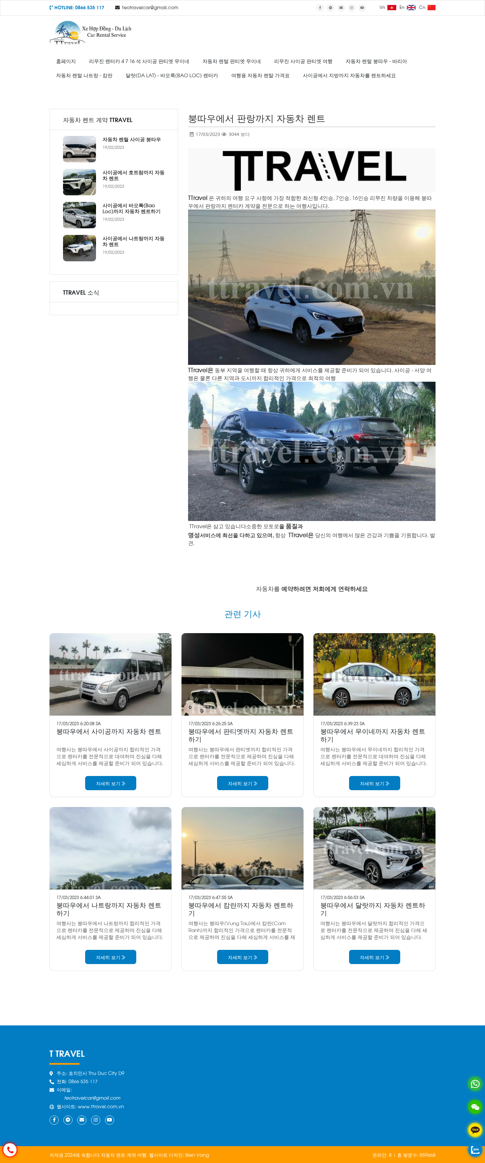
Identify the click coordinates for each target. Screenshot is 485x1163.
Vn (382, 7)
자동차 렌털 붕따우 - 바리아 (376, 60)
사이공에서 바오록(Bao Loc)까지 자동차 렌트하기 (132, 207)
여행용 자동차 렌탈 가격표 (260, 75)
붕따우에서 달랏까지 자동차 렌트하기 (372, 908)
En (403, 7)
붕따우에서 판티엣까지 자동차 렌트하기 (240, 734)
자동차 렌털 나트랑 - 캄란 (84, 75)
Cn (423, 7)
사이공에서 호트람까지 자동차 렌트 (134, 174)
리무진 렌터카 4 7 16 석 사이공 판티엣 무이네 (139, 60)
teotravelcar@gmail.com (150, 7)
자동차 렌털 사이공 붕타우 (132, 139)
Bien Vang (197, 1154)
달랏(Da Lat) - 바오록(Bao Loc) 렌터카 (172, 75)
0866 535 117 (89, 7)
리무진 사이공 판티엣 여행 (303, 60)
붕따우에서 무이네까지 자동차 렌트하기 (372, 734)
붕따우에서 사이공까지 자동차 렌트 (108, 730)
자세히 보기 (109, 783)
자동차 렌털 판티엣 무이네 (232, 60)
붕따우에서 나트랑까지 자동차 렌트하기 (108, 908)
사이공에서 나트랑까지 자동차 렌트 (134, 240)
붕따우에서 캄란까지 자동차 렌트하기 (240, 908)
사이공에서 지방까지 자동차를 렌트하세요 (349, 75)
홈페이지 (66, 60)
